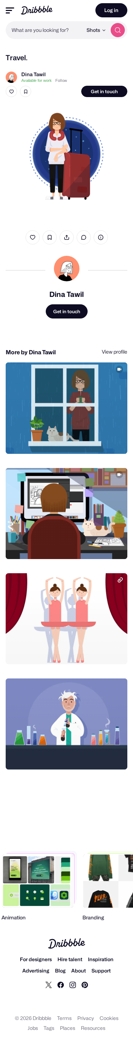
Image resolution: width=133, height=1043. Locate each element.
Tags (49, 1028)
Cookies (109, 1018)
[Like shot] (11, 91)
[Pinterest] (85, 984)
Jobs (33, 1028)
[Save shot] (25, 91)
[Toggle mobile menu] (10, 10)
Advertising (35, 971)
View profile (114, 352)
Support (101, 971)
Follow (61, 80)
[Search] (118, 30)
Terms (64, 1018)
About (78, 971)
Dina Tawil (33, 74)
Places (67, 1028)
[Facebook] (60, 984)
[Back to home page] (36, 10)
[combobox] (44, 30)
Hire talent (69, 959)
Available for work (36, 80)
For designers (36, 959)
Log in (111, 10)
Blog (60, 971)
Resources (93, 1028)
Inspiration (100, 959)
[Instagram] (73, 984)
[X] (48, 984)
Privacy (85, 1018)
